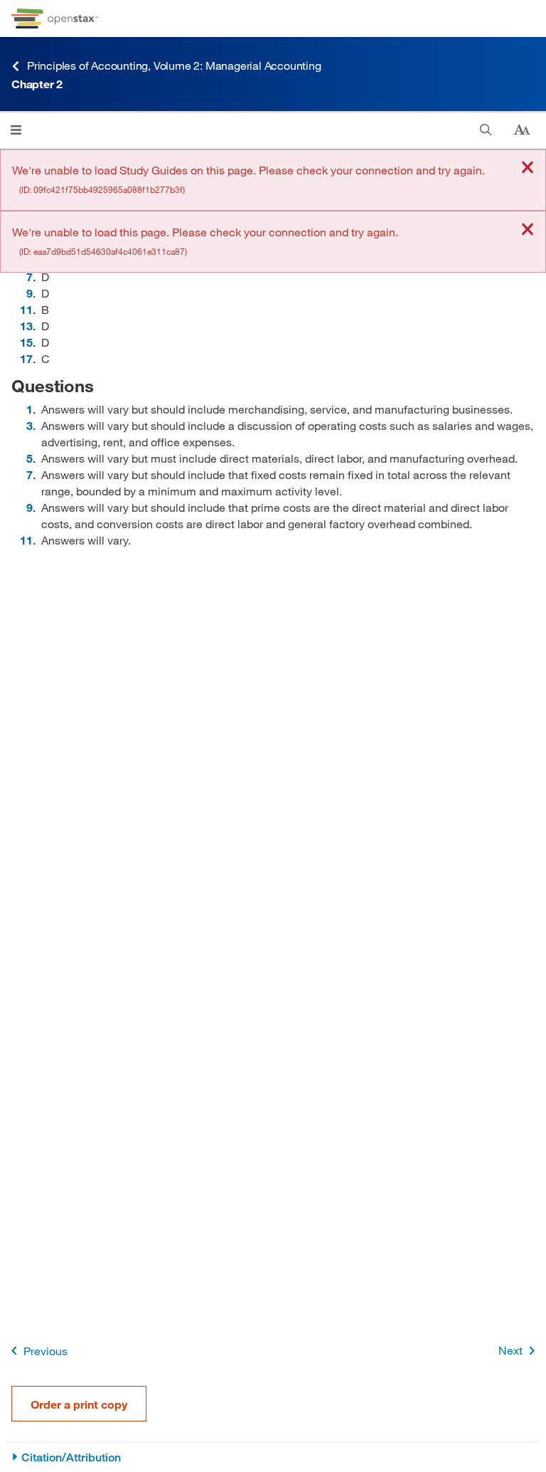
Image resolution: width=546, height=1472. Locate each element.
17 (26, 358)
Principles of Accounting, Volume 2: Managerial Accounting (174, 65)
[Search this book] (486, 130)
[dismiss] (527, 168)
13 (26, 325)
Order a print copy (79, 1404)
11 (26, 309)
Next (510, 1350)
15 (26, 342)
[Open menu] (16, 130)
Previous (45, 1350)
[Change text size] (522, 130)
